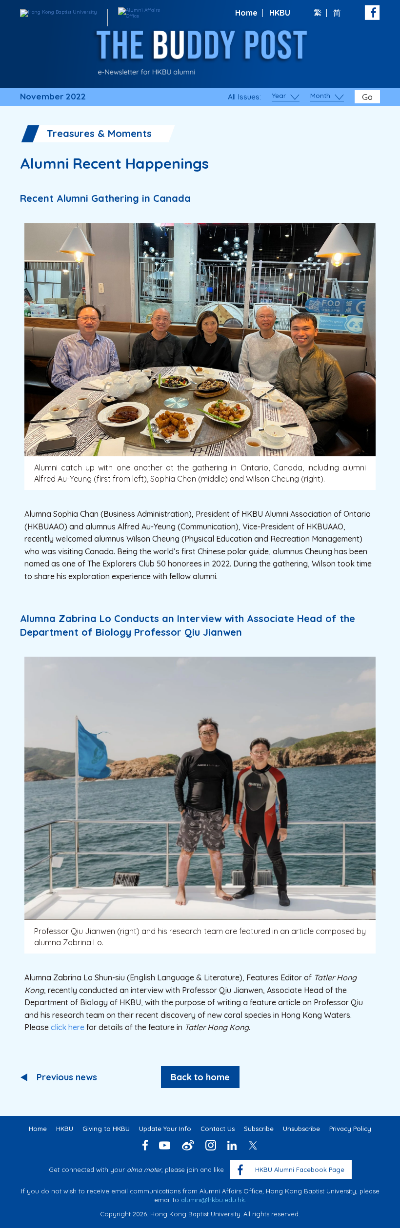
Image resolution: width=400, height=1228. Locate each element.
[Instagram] (210, 1145)
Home (246, 13)
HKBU (279, 13)
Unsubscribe (301, 1128)
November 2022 (53, 96)
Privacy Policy (350, 1128)
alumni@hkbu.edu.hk (213, 1200)
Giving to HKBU (106, 1128)
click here (67, 1027)
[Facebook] (145, 1145)
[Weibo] (188, 1145)
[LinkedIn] (232, 1145)
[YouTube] (165, 1145)
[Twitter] (253, 1145)
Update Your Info (165, 1128)
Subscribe (259, 1128)
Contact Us (217, 1128)
